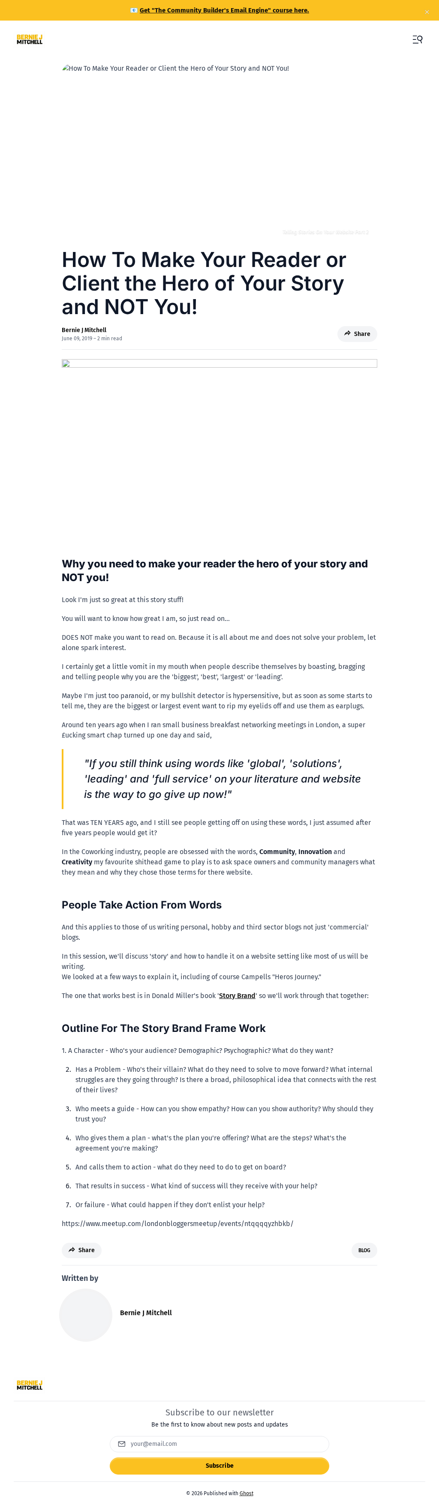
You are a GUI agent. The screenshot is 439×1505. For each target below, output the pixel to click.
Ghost (246, 1493)
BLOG (364, 1250)
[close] (427, 12)
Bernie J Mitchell (84, 330)
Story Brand (237, 996)
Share (362, 334)
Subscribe (220, 1465)
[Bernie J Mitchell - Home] (29, 39)
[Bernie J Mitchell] (86, 1315)
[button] (417, 39)
